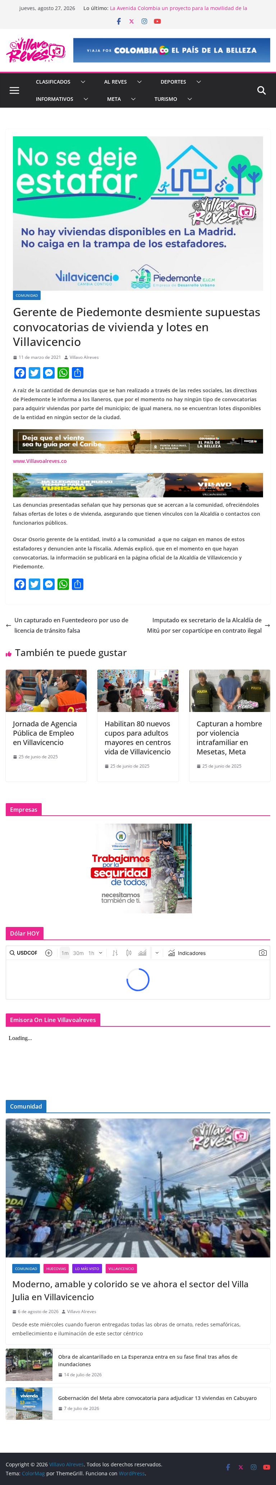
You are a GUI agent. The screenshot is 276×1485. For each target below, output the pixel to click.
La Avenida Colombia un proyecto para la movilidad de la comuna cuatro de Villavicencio (178, 12)
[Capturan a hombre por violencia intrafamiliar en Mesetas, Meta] (229, 675)
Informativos (54, 98)
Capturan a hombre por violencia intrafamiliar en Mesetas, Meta (229, 737)
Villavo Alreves (84, 357)
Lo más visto (87, 1268)
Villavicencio (121, 1268)
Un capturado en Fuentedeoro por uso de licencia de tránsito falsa (71, 625)
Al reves (115, 81)
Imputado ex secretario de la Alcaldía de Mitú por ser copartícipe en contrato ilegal (204, 625)
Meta (114, 98)
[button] (82, 82)
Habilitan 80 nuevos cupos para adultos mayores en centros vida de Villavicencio (138, 737)
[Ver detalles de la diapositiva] (171, 50)
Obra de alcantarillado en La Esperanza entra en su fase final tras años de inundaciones (148, 1360)
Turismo (166, 98)
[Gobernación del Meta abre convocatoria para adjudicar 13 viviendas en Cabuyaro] (29, 1403)
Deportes (173, 81)
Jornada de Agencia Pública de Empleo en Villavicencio (45, 733)
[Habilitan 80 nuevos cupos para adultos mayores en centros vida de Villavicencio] (137, 675)
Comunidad (27, 295)
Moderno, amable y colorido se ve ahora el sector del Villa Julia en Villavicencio (130, 1290)
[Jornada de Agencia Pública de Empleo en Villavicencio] (46, 675)
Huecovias (56, 1268)
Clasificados (53, 81)
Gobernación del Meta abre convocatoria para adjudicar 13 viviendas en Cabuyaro (157, 1398)
